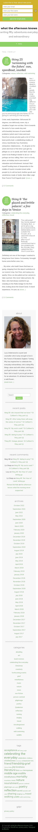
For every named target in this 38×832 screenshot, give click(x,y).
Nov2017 (6, 202)
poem (13, 787)
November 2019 (19, 540)
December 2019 (19, 537)
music (19, 683)
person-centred (19, 697)
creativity (19, 669)
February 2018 (19, 613)
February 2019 (19, 571)
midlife (22, 773)
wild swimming (29, 73)
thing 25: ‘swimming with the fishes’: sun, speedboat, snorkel (17, 64)
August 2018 (19, 592)
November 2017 (19, 623)
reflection (19, 73)
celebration (22, 758)
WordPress (14, 827)
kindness (20, 767)
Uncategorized (19, 725)
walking (19, 728)
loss (17, 770)
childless (29, 758)
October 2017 (19, 626)
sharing (12, 793)
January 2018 (19, 616)
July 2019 (19, 554)
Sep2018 (6, 62)
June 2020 (19, 523)
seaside (25, 791)
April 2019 (19, 564)
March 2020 (19, 526)
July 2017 (19, 637)
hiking (6, 767)
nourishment (11, 783)
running (19, 714)
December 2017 (19, 620)
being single (23, 750)
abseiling (19, 652)
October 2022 (19, 505)
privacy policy (9, 811)
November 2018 (19, 582)
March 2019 (19, 568)
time (23, 794)
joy (14, 766)
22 (6, 198)
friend (7, 763)
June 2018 (19, 599)
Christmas (19, 666)
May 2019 (19, 561)
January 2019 (19, 575)
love (21, 770)
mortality (21, 776)
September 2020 (19, 519)
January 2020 (19, 533)
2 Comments (9, 186)
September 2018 (19, 588)
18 (6, 59)
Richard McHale (12, 485)
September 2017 (19, 630)
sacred (19, 790)
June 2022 (19, 512)
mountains (7, 780)
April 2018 (19, 606)
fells (32, 761)
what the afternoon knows (19, 28)
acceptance (10, 750)
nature (13, 73)
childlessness (10, 760)
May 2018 (19, 602)
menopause (28, 770)
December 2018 (19, 578)
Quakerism (19, 707)
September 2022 (19, 509)
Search (19, 398)
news (19, 690)
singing (19, 718)
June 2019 (19, 557)
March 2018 (19, 609)
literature (9, 770)
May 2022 (19, 516)
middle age (11, 773)
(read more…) (9, 382)
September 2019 (19, 547)
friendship (18, 763)
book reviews (19, 659)
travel (12, 215)
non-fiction (19, 693)
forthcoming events (19, 673)
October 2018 (19, 585)
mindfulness (19, 680)
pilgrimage (19, 700)
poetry (19, 704)
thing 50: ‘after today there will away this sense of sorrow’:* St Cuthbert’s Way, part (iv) (19, 422)
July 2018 (19, 595)
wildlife (19, 735)
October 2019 (19, 543)
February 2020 (19, 530)
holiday (10, 767)
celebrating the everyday (20, 213)
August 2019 (19, 550)
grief (19, 676)
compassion (26, 761)
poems (16, 787)
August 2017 (19, 633)
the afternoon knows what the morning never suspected (19, 488)
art (19, 655)
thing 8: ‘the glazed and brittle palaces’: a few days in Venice (18, 204)
